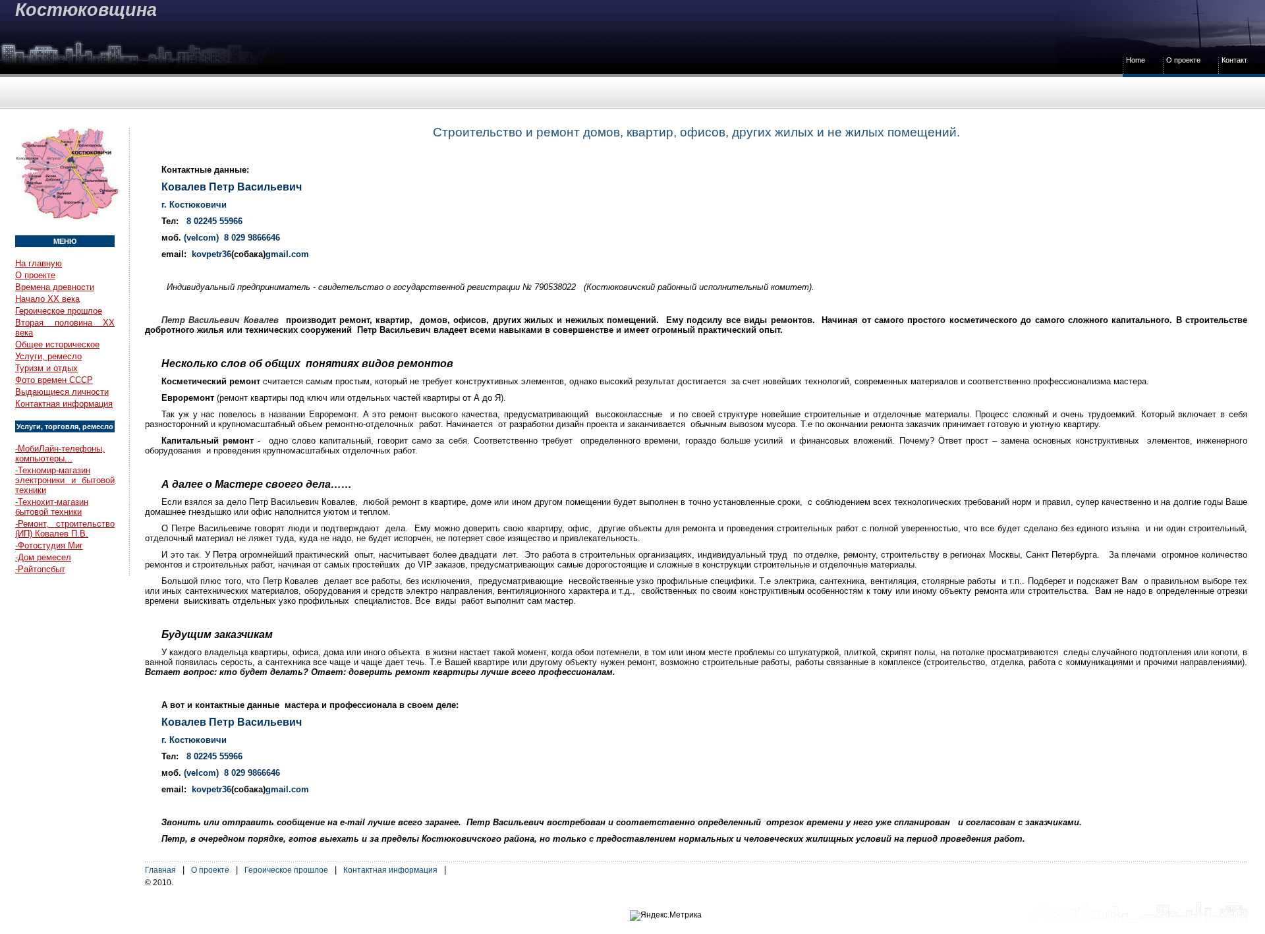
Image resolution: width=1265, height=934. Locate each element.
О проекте (1183, 60)
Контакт (1234, 60)
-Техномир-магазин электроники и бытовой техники (65, 480)
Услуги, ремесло (48, 356)
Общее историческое (57, 344)
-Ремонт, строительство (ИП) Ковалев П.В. (65, 529)
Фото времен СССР (54, 380)
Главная (160, 870)
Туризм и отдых (46, 368)
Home (1135, 60)
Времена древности (54, 287)
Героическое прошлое (58, 311)
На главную (38, 263)
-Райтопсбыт (40, 569)
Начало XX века (47, 299)
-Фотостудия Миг (49, 545)
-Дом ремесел (43, 557)
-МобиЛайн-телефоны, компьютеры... (60, 453)
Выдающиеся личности (62, 392)
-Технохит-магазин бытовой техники (51, 507)
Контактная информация (64, 404)
